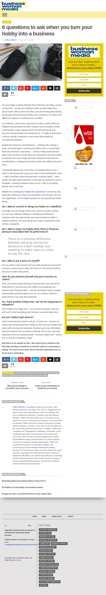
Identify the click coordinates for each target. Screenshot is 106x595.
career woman (46, 575)
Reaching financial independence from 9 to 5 (24, 481)
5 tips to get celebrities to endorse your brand (47, 387)
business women (47, 578)
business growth (47, 571)
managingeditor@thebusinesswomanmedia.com (22, 545)
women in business (48, 547)
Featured (6, 375)
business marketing (48, 540)
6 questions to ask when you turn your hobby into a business (36, 373)
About (44, 516)
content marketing (48, 530)
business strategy (59, 543)
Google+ (18, 560)
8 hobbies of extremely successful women (22, 487)
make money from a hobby (38, 375)
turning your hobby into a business (29, 192)
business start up (47, 554)
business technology (49, 564)
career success (46, 557)
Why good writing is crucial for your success (17, 387)
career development (48, 568)
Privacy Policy (57, 516)
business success (47, 536)
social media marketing (50, 582)
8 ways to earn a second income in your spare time (26, 494)
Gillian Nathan (10, 40)
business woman (47, 561)
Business (43, 585)
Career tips (44, 543)
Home (34, 516)
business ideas (46, 550)
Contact (70, 516)
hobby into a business (18, 375)
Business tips (45, 533)
